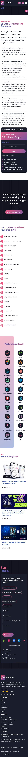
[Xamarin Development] (20, 380)
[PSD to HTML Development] (20, 416)
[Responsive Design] (7, 435)
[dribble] (9, 640)
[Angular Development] (7, 398)
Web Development (7, 592)
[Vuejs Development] (7, 407)
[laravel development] (7, 353)
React (21, 402)
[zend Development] (20, 353)
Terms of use (15, 751)
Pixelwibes (8, 651)
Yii (7, 366)
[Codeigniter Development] (20, 362)
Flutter (20, 393)
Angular (7, 402)
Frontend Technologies (7, 722)
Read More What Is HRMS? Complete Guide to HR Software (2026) (6, 487)
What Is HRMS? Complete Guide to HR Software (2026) (14, 483)
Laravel (7, 357)
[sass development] (20, 435)
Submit (14, 151)
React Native (7, 393)
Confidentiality (5, 707)
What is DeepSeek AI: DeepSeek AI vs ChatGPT (13, 543)
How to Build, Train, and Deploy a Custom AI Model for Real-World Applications (13, 513)
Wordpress (7, 375)
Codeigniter (20, 366)
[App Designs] (20, 425)
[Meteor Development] (7, 416)
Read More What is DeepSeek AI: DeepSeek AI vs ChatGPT (6, 548)
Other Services (7, 606)
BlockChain (4, 726)
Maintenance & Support (9, 601)
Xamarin (21, 384)
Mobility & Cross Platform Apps (9, 720)
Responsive (7, 439)
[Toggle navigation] (26, 3)
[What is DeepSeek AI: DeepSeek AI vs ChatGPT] (14, 532)
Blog (2, 700)
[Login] (23, 3)
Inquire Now (8, 634)
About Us (3, 703)
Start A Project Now (14, 212)
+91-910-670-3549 (10, 659)
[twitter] (8, 694)
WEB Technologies (6, 717)
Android (7, 384)
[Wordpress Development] (7, 371)
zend (20, 357)
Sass (20, 439)
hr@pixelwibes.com (17, 734)
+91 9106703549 (5, 737)
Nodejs (20, 411)
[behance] (14, 640)
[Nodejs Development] (20, 407)
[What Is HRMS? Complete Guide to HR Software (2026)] (14, 470)
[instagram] (24, 640)
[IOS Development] (20, 371)
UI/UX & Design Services (7, 724)
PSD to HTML (20, 420)
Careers (3, 711)
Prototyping (7, 430)
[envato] (3, 640)
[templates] (19, 3)
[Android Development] (7, 380)
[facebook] (11, 694)
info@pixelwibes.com (10, 655)
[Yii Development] (7, 362)
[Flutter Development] (20, 389)
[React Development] (7, 389)
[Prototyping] (7, 425)
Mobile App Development (9, 588)
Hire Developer (7, 597)
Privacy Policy (5, 754)
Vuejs (7, 411)
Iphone (20, 375)
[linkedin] (19, 640)
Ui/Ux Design (18, 592)
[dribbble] (2, 694)
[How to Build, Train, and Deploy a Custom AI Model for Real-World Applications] (14, 501)
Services (3, 705)
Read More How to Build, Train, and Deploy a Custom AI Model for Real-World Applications (6, 519)
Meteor (7, 420)
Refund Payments (6, 751)
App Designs (20, 430)
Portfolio (3, 709)
